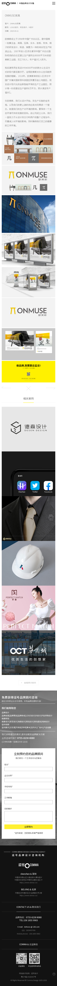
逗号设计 (34, 973)
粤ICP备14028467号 (28, 976)
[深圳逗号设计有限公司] (9, 3)
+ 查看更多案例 (28, 682)
